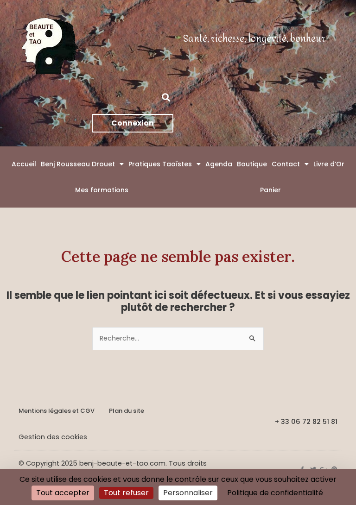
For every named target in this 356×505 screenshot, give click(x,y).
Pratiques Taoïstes (160, 164)
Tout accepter (62, 492)
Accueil (24, 164)
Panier (270, 190)
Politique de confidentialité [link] (275, 492)
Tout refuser (126, 492)
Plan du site (126, 410)
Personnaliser (188, 492)
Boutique (252, 164)
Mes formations (101, 190)
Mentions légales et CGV (57, 410)
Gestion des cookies (53, 437)
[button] (165, 97)
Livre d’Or (328, 164)
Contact (286, 164)
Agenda (218, 164)
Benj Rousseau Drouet (78, 164)
